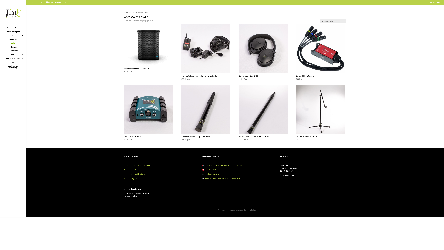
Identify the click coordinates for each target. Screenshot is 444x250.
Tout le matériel (13, 28)
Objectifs (13, 39)
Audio (13, 43)
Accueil (126, 12)
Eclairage (13, 47)
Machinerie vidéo (13, 58)
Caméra (13, 36)
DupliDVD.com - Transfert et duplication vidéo (222, 178)
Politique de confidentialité (134, 174)
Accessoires (13, 51)
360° (13, 62)
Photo (13, 55)
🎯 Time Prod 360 (209, 170)
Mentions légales (130, 178)
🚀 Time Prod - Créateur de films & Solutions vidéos (222, 165)
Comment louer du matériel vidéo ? (137, 165)
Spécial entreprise (13, 32)
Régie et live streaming (13, 67)
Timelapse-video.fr (212, 174)
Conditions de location (132, 170)
